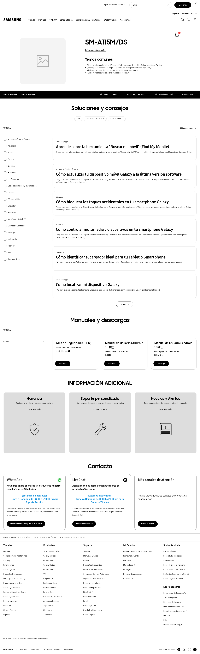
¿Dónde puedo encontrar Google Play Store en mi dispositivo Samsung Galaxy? (119, 68)
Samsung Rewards (11, 596)
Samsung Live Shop (11, 587)
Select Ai (7, 606)
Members (127, 560)
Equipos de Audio (50, 583)
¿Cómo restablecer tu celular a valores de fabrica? (108, 73)
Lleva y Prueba (9, 610)
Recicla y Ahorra (10, 601)
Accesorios (47, 615)
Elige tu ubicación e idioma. (114, 5)
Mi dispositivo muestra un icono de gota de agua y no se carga (112, 70)
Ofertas (6, 551)
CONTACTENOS (188, 94)
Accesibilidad (168, 560)
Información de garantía (95, 50)
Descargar (63, 363)
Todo (78, 119)
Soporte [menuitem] (175, 13)
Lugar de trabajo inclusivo (174, 565)
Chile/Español (8, 649)
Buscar (86, 560)
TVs (44, 574)
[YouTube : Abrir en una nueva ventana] (195, 649)
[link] (176, 34)
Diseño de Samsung (171, 625)
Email (85, 601)
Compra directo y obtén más (15, 556)
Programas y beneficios (13, 583)
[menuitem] (32, 20)
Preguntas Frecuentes (92, 565)
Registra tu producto (91, 583)
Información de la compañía (174, 593)
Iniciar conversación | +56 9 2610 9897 (26, 524)
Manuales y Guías (90, 556)
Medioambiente (169, 551)
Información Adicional (164, 94)
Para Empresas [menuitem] (188, 13)
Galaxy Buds (48, 569)
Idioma (6, 341)
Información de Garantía (93, 569)
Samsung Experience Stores (14, 592)
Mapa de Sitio (68, 649)
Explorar (6, 615)
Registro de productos (132, 574)
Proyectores (48, 578)
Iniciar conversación (84, 524)
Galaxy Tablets (49, 556)
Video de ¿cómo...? (116, 119)
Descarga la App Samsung (14, 578)
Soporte (86, 551)
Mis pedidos (128, 565)
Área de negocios (170, 597)
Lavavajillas (48, 592)
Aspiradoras (48, 606)
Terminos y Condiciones (51, 649)
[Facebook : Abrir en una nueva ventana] (179, 649)
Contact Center (89, 596)
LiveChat (87, 592)
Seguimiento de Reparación (94, 578)
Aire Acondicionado (51, 601)
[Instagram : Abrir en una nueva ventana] (189, 649)
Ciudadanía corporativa (173, 569)
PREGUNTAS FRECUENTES (95, 119)
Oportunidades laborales (173, 607)
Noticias (167, 615)
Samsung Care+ (9, 569)
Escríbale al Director (92, 610)
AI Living (6, 560)
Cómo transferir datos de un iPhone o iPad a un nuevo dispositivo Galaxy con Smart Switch (124, 65)
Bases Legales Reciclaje (173, 578)
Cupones (127, 578)
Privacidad (23, 649)
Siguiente (183, 5)
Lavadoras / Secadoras (53, 596)
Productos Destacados (12, 574)
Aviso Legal (35, 649)
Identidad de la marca (172, 602)
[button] (125, 148)
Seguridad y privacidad (172, 556)
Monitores (47, 610)
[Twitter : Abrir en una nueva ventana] (184, 649)
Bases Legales (89, 615)
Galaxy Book (48, 560)
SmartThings (8, 565)
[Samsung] (12, 20)
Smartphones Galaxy (52, 551)
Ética (165, 620)
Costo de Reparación (91, 587)
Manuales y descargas (136, 94)
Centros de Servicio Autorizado (96, 574)
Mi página (127, 569)
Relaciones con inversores (174, 611)
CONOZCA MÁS (34, 409)
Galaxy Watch (49, 565)
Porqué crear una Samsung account (138, 551)
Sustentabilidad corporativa (175, 574)
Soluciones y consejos (108, 94)
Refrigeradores (49, 587)
